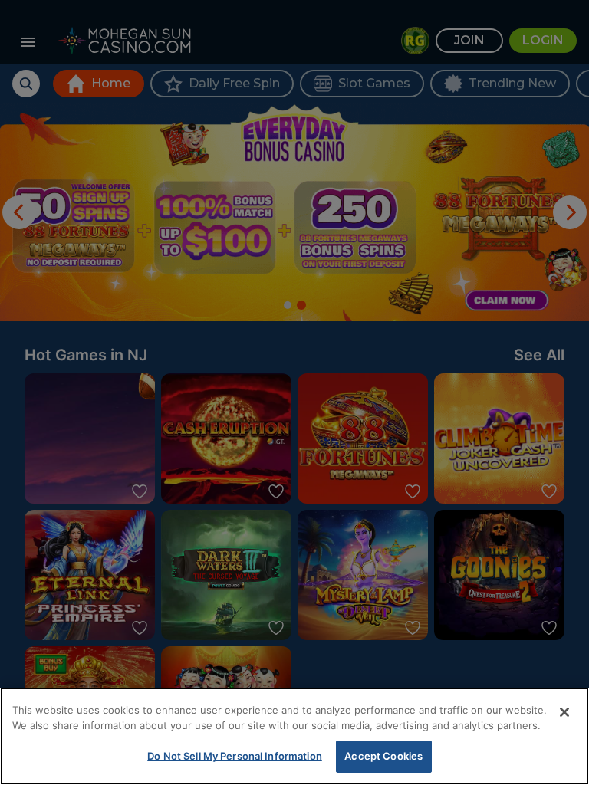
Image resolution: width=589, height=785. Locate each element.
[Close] (564, 712)
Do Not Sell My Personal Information (234, 756)
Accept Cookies (383, 756)
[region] (294, 736)
